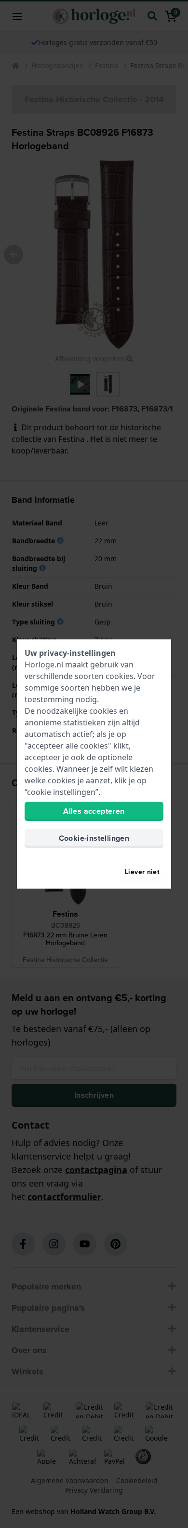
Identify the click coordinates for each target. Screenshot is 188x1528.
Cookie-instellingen (94, 838)
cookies (120, 676)
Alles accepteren (93, 811)
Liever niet (142, 872)
